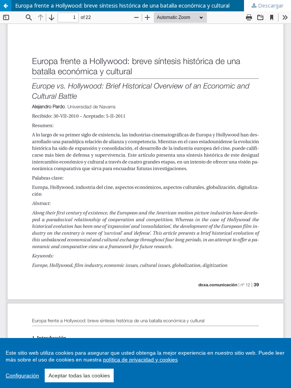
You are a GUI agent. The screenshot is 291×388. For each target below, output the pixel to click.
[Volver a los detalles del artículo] (5, 5)
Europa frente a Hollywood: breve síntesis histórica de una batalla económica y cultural (122, 5)
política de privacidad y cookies (140, 360)
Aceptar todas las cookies (79, 375)
